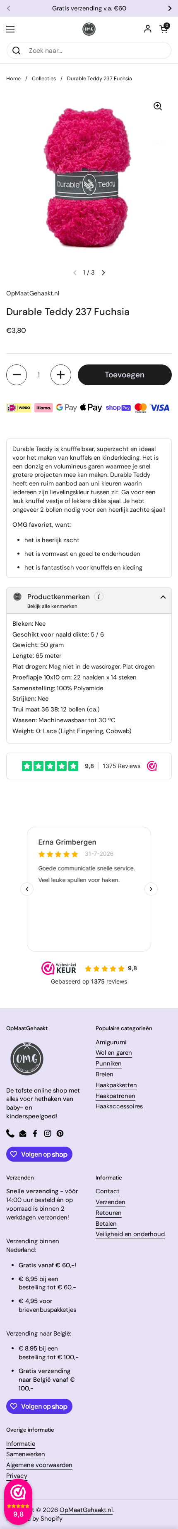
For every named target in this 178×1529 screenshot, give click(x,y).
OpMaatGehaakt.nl (86, 1510)
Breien (104, 1074)
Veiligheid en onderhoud (130, 1234)
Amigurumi (111, 1042)
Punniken (109, 1063)
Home (13, 78)
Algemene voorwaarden (39, 1465)
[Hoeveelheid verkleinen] (16, 374)
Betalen (106, 1223)
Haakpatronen (115, 1096)
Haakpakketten (116, 1085)
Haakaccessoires (119, 1106)
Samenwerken (25, 1454)
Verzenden (110, 1202)
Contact (108, 1191)
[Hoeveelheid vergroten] (61, 374)
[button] (163, 29)
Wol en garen (114, 1052)
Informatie (20, 1444)
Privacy (16, 1476)
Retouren (109, 1213)
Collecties (44, 78)
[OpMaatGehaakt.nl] (89, 29)
